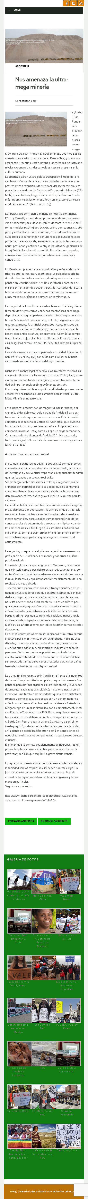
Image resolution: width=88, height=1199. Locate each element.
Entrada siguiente (54, 821)
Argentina (22, 66)
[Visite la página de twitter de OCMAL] (73, 3)
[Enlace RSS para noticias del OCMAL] (80, 3)
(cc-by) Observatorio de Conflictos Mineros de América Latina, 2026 (43, 1191)
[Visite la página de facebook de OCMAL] (66, 3)
